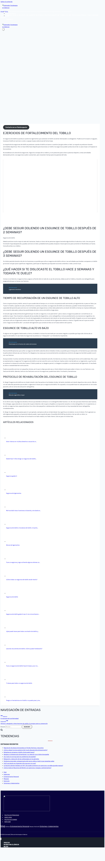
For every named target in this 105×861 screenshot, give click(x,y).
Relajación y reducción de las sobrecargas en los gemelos (21, 759)
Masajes (6, 779)
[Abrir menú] (3, 29)
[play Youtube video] (50, 185)
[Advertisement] (52, 50)
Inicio (8, 11)
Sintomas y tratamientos (11, 783)
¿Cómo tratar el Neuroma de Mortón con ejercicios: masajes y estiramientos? (27, 768)
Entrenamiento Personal (11, 776)
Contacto (9, 19)
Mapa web (7, 822)
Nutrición (7, 781)
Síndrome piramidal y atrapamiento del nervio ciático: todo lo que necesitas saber (29, 761)
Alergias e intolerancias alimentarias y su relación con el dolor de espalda (26, 754)
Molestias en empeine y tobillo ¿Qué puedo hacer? (19, 752)
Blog (7, 16)
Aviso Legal (8, 817)
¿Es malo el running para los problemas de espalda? (20, 757)
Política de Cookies (10, 819)
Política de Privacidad (11, 815)
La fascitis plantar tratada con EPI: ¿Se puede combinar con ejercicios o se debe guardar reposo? (33, 765)
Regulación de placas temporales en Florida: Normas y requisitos (24, 748)
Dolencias (7, 774)
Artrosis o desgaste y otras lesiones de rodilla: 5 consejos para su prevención (24, 722)
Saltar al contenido (6, 2)
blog (5, 772)
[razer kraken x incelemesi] (52, 854)
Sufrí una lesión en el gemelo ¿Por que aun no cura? (20, 763)
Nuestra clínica (11, 13)
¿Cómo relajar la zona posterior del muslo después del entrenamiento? (25, 750)
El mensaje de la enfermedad (10, 717)
